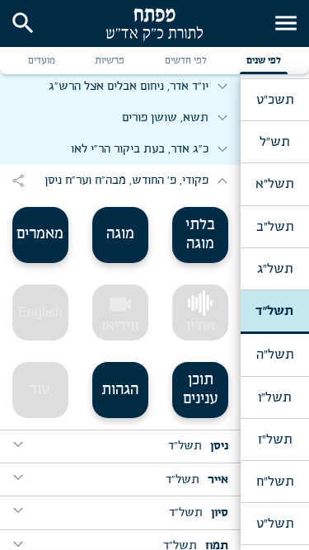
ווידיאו (119, 312)
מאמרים (39, 234)
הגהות (119, 390)
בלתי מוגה (200, 234)
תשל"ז (275, 439)
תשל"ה (274, 354)
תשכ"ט (274, 100)
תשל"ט (274, 523)
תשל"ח (274, 481)
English (40, 312)
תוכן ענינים (200, 389)
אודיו (200, 326)
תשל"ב (274, 227)
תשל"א (274, 184)
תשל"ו (274, 397)
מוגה (120, 234)
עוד (40, 390)
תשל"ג (275, 269)
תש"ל (274, 142)
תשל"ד (274, 311)
